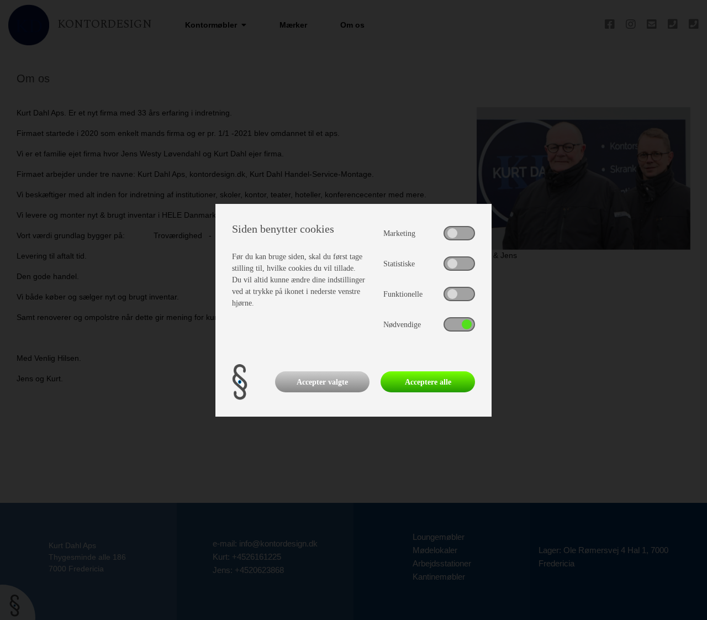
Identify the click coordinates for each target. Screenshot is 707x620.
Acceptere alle (428, 382)
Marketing (399, 233)
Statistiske (399, 264)
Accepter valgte (322, 382)
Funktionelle (403, 294)
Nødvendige (402, 324)
